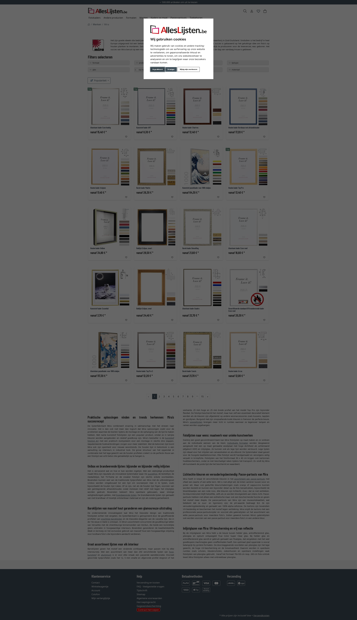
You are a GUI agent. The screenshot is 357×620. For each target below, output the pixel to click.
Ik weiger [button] (171, 69)
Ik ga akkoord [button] (158, 69)
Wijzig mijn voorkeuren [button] (188, 69)
